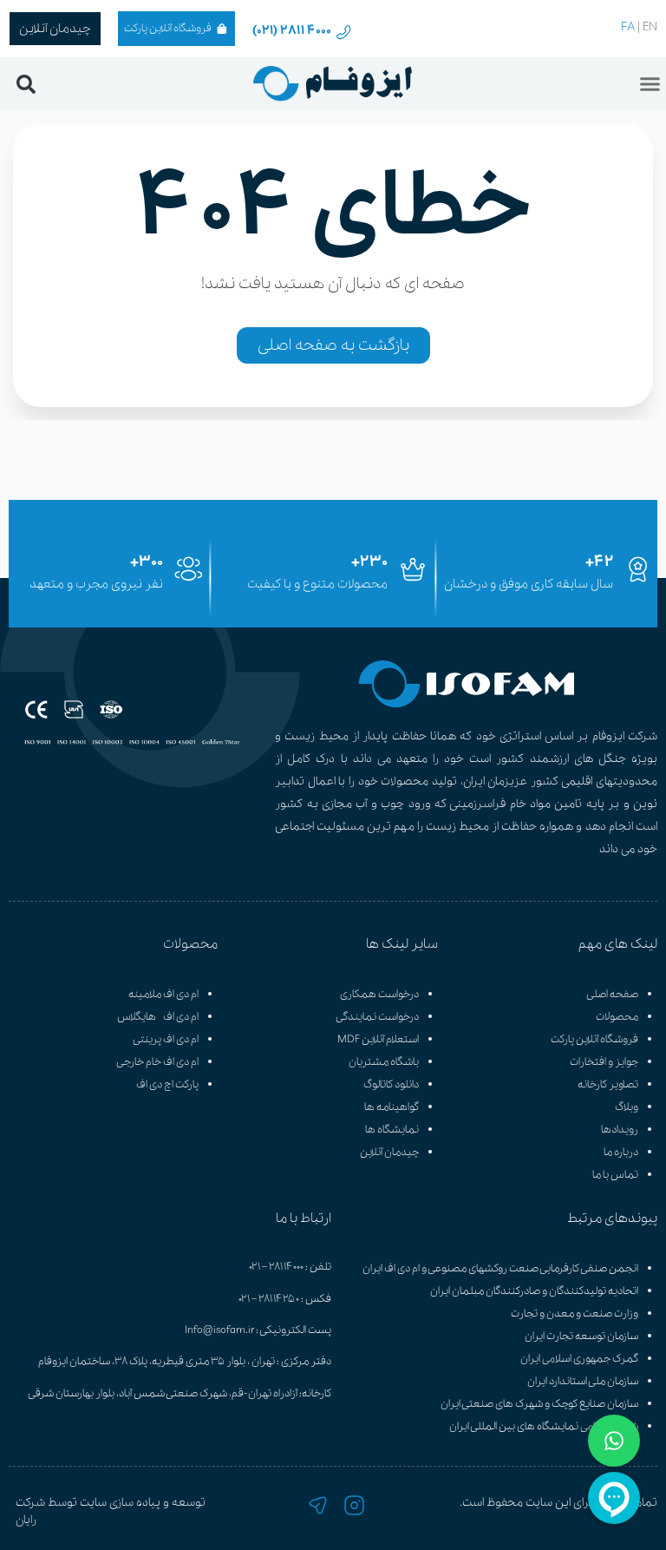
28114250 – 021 (268, 1298)
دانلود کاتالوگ (391, 1084)
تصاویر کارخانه (608, 1084)
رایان (26, 1520)
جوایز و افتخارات (604, 1061)
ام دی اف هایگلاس (158, 1016)
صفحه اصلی (612, 994)
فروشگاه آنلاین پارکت (594, 1039)
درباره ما (621, 1152)
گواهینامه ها (391, 1107)
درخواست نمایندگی (377, 1016)
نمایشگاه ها (392, 1129)
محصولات (617, 1016)
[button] (26, 84)
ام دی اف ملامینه (163, 994)
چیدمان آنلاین (389, 1152)
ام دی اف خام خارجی (157, 1061)
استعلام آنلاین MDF (378, 1039)
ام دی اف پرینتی (166, 1039)
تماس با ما (615, 1174)
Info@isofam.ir (219, 1330)
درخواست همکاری (379, 994)
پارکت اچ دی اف (167, 1084)
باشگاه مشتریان (384, 1061)
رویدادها (619, 1129)
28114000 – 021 (276, 1266)
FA (628, 27)
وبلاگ (626, 1107)
